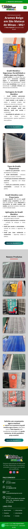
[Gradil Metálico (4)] (14, 388)
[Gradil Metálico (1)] (14, 296)
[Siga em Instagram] (10, 472)
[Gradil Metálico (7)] (14, 333)
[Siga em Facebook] (14, 472)
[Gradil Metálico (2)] (14, 370)
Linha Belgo (7, 516)
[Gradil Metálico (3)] (14, 314)
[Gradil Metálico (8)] (14, 351)
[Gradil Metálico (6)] (14, 278)
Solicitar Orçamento (13, 127)
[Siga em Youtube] (17, 472)
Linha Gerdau (18, 510)
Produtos (6, 513)
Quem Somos (7, 510)
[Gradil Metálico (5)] (14, 406)
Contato (17, 516)
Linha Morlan (18, 513)
